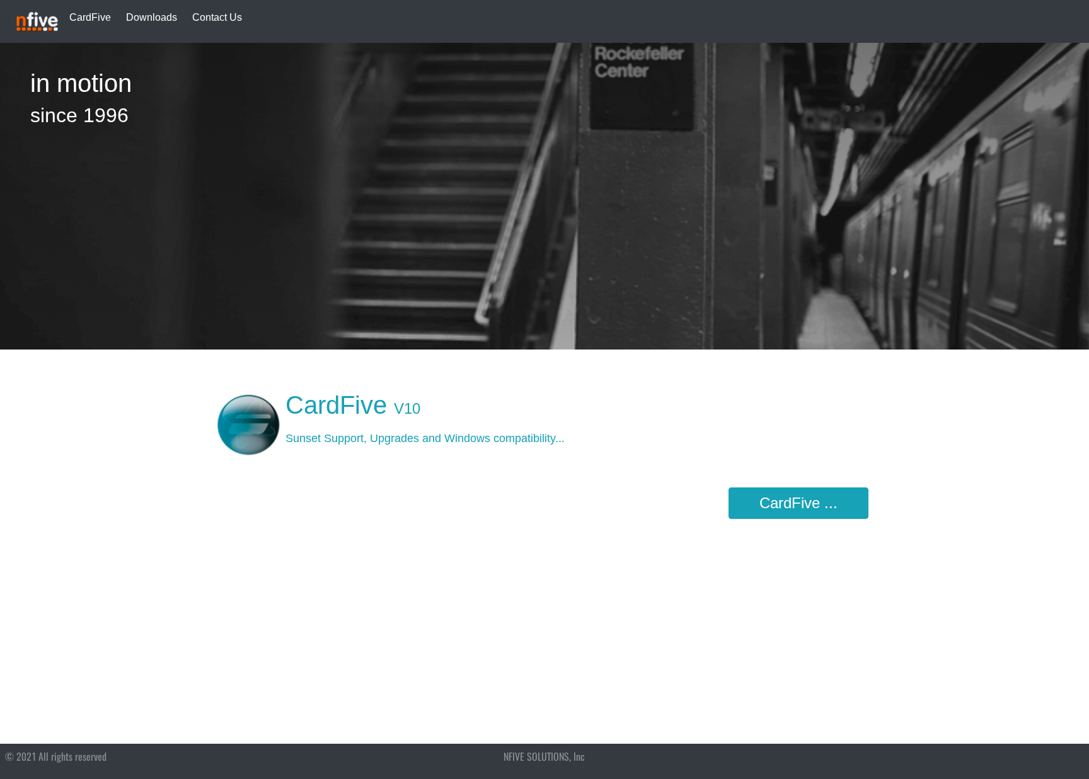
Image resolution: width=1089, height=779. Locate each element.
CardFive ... (798, 502)
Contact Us (217, 17)
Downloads (151, 17)
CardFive (90, 17)
